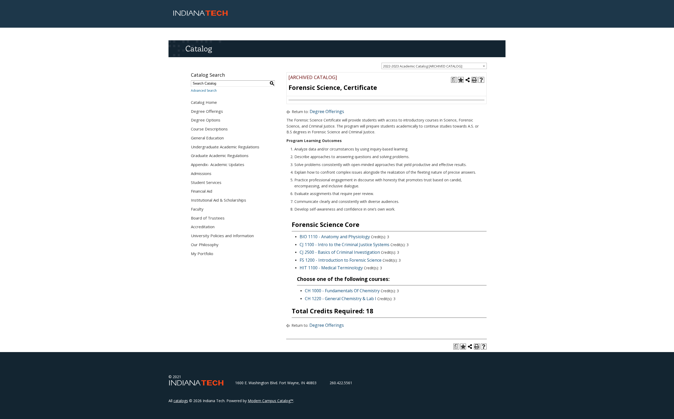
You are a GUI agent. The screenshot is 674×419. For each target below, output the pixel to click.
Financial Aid (201, 191)
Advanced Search (204, 90)
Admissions (201, 173)
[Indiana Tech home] (200, 14)
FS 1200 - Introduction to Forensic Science (340, 260)
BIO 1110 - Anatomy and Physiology (335, 237)
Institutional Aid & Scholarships (218, 200)
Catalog (198, 48)
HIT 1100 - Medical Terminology (331, 268)
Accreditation (203, 226)
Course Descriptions (209, 128)
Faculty (197, 209)
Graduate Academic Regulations (220, 155)
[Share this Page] (467, 80)
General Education (207, 137)
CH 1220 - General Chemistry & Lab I (340, 298)
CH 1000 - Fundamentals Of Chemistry (342, 291)
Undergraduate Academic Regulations (225, 146)
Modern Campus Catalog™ (270, 400)
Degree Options (205, 120)
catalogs (181, 400)
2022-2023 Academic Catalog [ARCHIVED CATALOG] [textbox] (422, 66)
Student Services (206, 182)
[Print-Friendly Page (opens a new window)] (474, 80)
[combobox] (434, 66)
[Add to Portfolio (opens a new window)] (461, 80)
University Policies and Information (222, 235)
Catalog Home (204, 102)
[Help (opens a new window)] (481, 80)
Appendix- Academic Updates (217, 164)
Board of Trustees (208, 218)
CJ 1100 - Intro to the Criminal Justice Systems (344, 244)
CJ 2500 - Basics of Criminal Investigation (340, 252)
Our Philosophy (205, 244)
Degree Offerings (207, 111)
